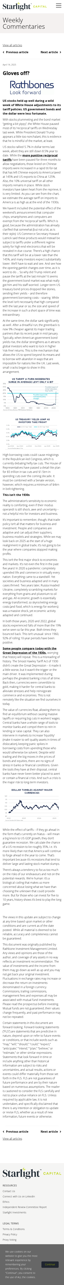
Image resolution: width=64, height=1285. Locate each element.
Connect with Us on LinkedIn (19, 1196)
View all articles (12, 45)
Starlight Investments (14, 1212)
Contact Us (9, 1191)
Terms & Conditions (14, 1229)
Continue (50, 1264)
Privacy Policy (10, 1234)
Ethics (6, 1201)
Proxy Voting (9, 1239)
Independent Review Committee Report (25, 1207)
